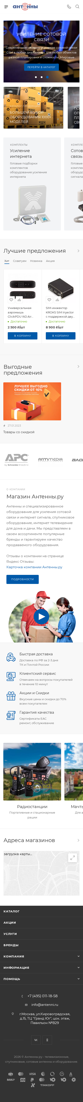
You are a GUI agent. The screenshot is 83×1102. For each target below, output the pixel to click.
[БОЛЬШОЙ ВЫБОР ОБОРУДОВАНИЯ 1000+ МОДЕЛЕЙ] (33, 108)
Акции (10, 922)
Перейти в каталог (41, 67)
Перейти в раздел (78, 840)
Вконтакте (36, 1040)
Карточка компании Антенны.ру (34, 567)
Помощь (12, 979)
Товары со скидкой (19, 432)
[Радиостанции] (32, 772)
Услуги (10, 934)
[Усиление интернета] (32, 204)
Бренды (11, 945)
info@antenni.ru (44, 1005)
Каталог (12, 911)
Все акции (78, 366)
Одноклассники (47, 1040)
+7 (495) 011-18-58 (42, 996)
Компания (14, 956)
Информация (16, 967)
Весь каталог (78, 251)
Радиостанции (32, 806)
